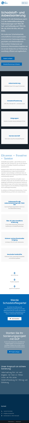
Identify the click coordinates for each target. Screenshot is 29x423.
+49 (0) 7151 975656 (7, 411)
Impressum (18, 421)
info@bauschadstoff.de (8, 413)
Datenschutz (11, 421)
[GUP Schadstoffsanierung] (4, 2)
